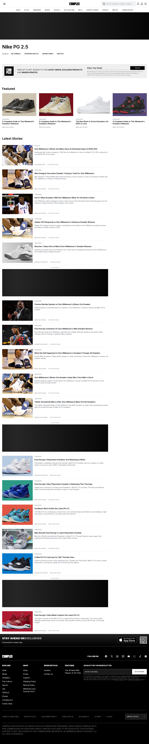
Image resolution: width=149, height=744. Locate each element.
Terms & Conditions (10, 717)
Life (3, 689)
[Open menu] (4, 4)
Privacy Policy (108, 75)
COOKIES (109, 716)
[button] (136, 716)
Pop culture (7, 681)
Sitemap (98, 717)
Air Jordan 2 (16, 54)
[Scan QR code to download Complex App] (143, 640)
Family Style (7, 704)
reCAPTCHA (91, 75)
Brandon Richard (41, 262)
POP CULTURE (69, 10)
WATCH (115, 10)
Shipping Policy (29, 681)
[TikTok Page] (140, 656)
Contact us (48, 674)
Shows (5, 696)
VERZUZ (105, 10)
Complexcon (7, 700)
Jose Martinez (39, 164)
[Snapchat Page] (134, 656)
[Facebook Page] (106, 656)
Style (4, 670)
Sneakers (5, 119)
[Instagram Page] (123, 656)
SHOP (18, 10)
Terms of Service (121, 75)
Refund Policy (29, 685)
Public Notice (67, 717)
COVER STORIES (92, 10)
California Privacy (49, 717)
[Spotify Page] (146, 656)
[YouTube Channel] (129, 656)
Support (26, 678)
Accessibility (84, 717)
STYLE (26, 10)
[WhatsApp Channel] (117, 656)
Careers (47, 670)
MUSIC (47, 10)
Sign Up (137, 68)
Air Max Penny (47, 54)
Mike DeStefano (8, 127)
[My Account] (141, 4)
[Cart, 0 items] (145, 4)
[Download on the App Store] (127, 640)
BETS (80, 10)
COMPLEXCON (127, 10)
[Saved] (138, 3)
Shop (25, 670)
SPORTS (57, 10)
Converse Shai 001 (31, 54)
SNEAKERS (37, 10)
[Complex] (74, 4)
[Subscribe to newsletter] (139, 671)
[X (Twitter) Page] (112, 656)
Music (4, 674)
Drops (25, 674)
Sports (5, 685)
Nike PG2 (60, 54)
